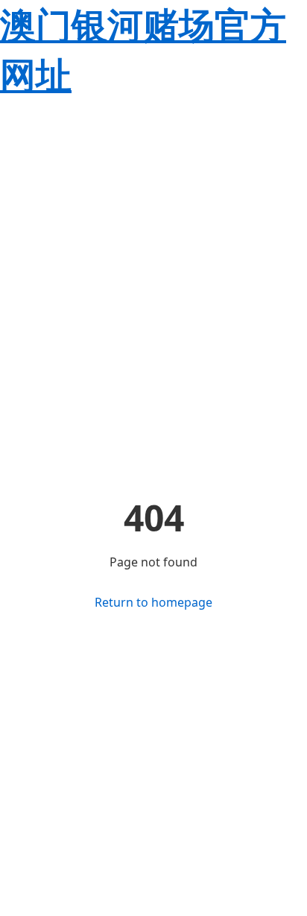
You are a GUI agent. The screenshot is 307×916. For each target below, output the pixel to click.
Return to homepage (153, 602)
